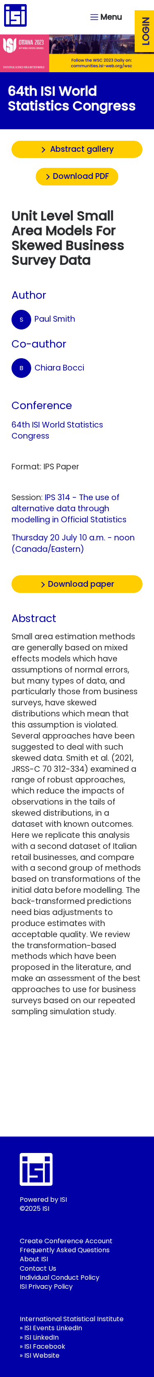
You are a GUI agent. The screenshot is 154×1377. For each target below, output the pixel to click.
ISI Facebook (44, 1346)
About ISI (34, 1259)
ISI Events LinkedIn (53, 1328)
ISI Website (42, 1355)
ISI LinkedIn (41, 1337)
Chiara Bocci (52, 367)
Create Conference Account (66, 1241)
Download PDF (81, 176)
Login (145, 31)
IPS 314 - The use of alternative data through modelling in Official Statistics (68, 508)
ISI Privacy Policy (46, 1286)
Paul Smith (48, 319)
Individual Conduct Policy (59, 1277)
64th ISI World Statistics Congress (57, 430)
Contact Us (38, 1268)
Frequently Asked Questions (65, 1250)
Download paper (81, 584)
